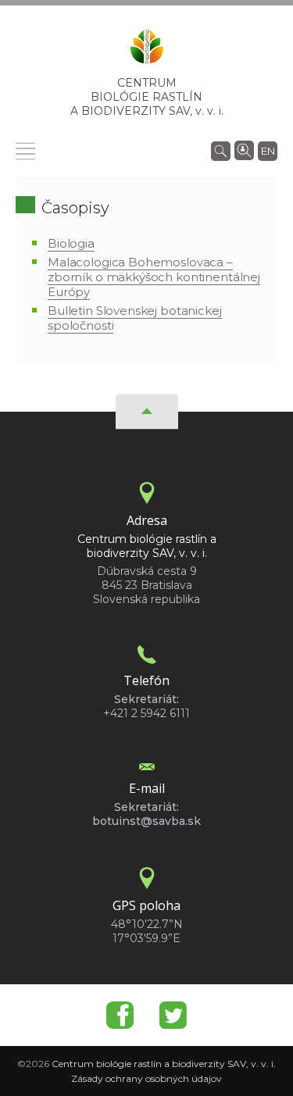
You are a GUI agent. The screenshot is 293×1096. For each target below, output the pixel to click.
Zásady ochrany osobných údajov (146, 1078)
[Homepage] (146, 51)
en (268, 151)
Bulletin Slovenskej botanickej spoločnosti (135, 318)
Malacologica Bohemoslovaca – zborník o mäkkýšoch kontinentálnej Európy (154, 277)
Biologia (71, 243)
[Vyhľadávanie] (220, 150)
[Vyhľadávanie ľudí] (244, 149)
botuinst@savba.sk (146, 821)
